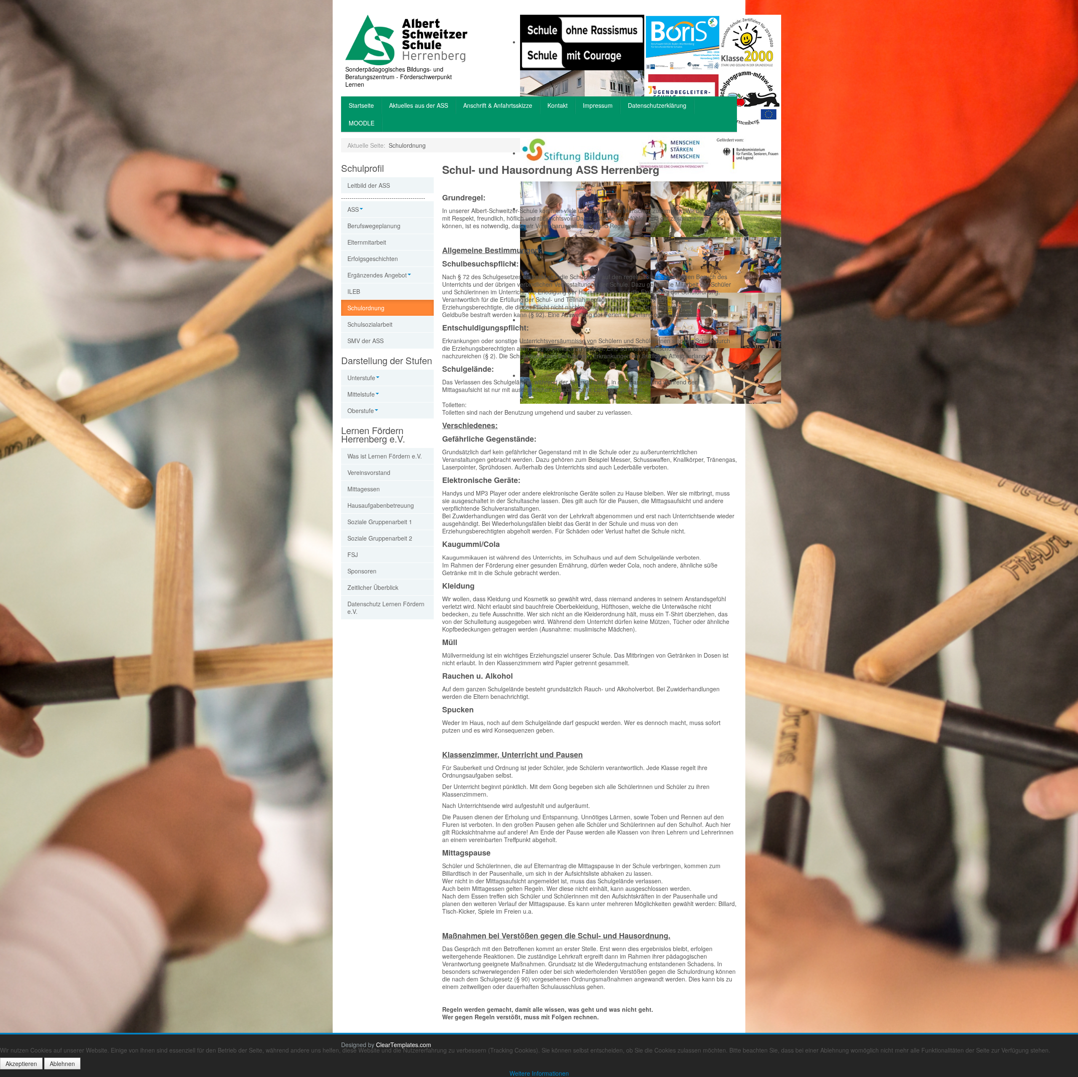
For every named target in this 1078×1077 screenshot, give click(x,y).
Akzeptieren (21, 1063)
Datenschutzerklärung (657, 105)
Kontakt (557, 105)
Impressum (598, 105)
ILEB (353, 291)
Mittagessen (363, 489)
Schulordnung (365, 308)
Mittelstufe (361, 394)
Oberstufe (360, 410)
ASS (353, 209)
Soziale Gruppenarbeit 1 (379, 521)
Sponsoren (361, 571)
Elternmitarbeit (366, 242)
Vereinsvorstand (368, 472)
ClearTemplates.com (403, 1044)
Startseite (361, 105)
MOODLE (361, 123)
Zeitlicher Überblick (372, 587)
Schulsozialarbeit (369, 324)
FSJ (352, 554)
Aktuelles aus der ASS (418, 105)
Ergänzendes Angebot (377, 275)
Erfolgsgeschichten (372, 258)
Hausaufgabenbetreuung (380, 505)
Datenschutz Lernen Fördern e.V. (385, 608)
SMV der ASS (365, 340)
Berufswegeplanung (373, 225)
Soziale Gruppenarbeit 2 (379, 538)
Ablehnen (62, 1063)
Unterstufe (361, 377)
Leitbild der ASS (368, 185)
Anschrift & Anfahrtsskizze (497, 105)
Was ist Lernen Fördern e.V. (384, 456)
